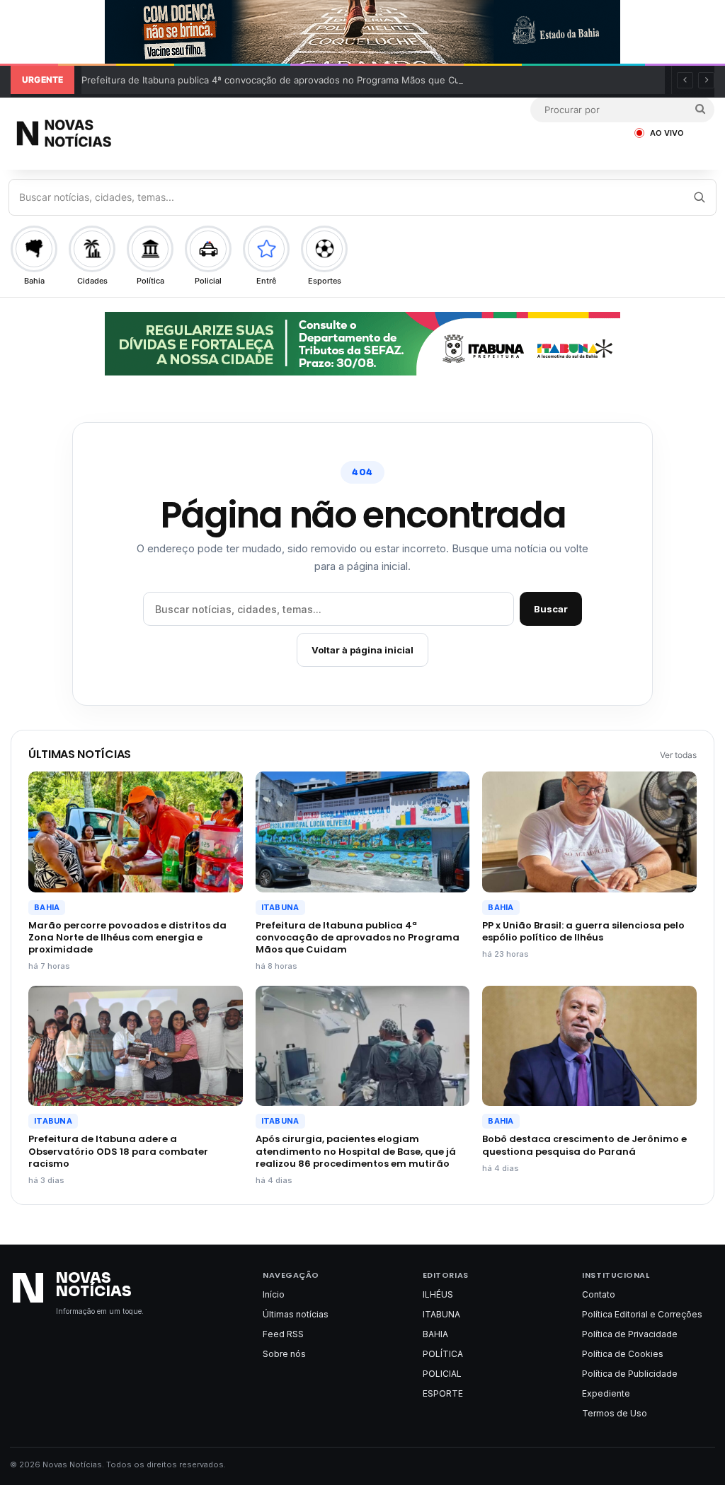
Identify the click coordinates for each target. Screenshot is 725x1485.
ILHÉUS (438, 1294)
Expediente (606, 1393)
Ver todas (678, 755)
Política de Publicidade (630, 1373)
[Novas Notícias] (99, 133)
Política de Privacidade (630, 1334)
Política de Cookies (622, 1354)
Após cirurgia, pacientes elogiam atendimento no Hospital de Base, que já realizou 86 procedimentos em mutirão (356, 1151)
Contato (598, 1294)
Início (274, 1294)
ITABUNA (280, 907)
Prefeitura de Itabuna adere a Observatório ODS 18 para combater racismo (118, 1151)
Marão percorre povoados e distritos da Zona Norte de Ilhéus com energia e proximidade (127, 937)
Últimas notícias (296, 1314)
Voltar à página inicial (362, 650)
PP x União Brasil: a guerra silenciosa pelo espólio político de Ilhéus (583, 931)
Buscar (551, 609)
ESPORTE (443, 1393)
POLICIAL (442, 1373)
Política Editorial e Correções (642, 1314)
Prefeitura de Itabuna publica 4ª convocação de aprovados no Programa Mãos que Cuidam (281, 80)
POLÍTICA (443, 1354)
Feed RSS (283, 1334)
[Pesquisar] (699, 197)
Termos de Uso (614, 1413)
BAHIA (46, 907)
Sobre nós (284, 1354)
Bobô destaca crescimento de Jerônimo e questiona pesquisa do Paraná (584, 1145)
